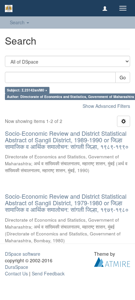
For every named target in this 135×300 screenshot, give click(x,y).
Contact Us (16, 273)
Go (123, 77)
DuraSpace (16, 267)
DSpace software (22, 253)
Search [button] (18, 22)
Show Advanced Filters (106, 106)
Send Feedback (48, 273)
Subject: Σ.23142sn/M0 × (27, 90)
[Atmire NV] (112, 261)
